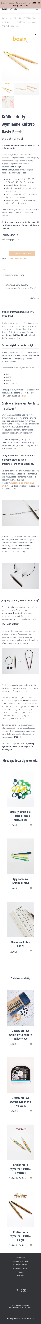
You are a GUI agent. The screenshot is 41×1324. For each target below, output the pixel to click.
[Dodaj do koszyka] (31, 825)
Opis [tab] (5, 269)
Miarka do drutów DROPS (20, 944)
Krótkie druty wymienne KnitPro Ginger (20, 1236)
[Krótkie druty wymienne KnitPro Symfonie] (20, 1142)
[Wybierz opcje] (31, 1178)
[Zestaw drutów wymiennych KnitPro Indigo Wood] (20, 1008)
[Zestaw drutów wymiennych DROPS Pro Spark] (20, 1075)
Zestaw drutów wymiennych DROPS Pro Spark (20, 1101)
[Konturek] (10, 9)
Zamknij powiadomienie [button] (20, 5)
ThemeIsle (30, 1318)
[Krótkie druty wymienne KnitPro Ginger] (20, 1209)
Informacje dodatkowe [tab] (13, 275)
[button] (36, 34)
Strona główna (8, 18)
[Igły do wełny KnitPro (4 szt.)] (20, 856)
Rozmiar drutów (10, 235)
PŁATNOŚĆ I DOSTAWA (20, 1265)
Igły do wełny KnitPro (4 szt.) (20, 881)
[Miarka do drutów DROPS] (20, 919)
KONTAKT (20, 1276)
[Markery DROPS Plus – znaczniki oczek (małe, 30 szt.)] (20, 789)
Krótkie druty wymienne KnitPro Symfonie (20, 1169)
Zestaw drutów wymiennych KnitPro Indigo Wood (20, 1034)
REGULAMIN (21, 1257)
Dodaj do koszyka (21, 253)
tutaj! (23, 396)
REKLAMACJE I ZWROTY (20, 1268)
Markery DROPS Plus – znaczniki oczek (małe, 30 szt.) (21, 815)
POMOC (20, 1272)
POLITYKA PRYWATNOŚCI (20, 1261)
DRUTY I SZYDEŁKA (23, 18)
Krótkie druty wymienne (18, 258)
